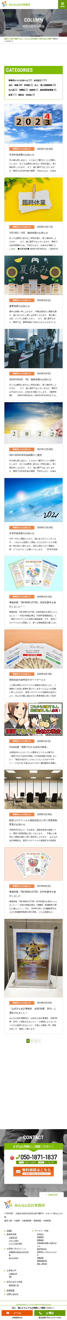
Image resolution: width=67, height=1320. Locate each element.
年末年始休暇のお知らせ (21, 154)
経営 (11, 95)
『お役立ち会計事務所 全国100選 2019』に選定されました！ (32, 1010)
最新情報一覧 (14, 1285)
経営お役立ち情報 (45, 39)
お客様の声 (13, 1237)
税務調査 (40, 1258)
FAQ (10, 1277)
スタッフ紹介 (14, 1240)
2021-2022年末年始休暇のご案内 (25, 455)
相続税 (32, 90)
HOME (9, 1231)
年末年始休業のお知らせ (21, 533)
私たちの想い (14, 1258)
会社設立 (38, 80)
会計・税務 (13, 85)
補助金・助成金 (25, 95)
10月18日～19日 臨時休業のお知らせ (28, 232)
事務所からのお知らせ (18, 80)
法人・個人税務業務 (43, 85)
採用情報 (10, 1290)
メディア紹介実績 (15, 1243)
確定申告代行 (42, 1249)
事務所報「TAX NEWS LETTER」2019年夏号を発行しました (32, 893)
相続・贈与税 (42, 1264)
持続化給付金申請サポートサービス (27, 679)
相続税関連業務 (47, 90)
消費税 (22, 90)
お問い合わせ (12, 1294)
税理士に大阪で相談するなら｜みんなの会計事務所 (21, 39)
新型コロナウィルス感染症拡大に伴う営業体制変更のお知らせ (33, 822)
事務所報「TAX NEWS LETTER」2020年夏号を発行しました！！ (32, 604)
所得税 (27, 85)
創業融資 (40, 1240)
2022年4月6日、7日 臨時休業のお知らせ (30, 379)
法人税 (11, 90)
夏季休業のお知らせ (19, 306)
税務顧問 (40, 1237)
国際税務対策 (42, 1261)
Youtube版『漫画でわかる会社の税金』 (29, 747)
